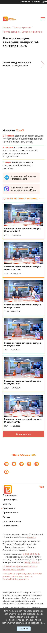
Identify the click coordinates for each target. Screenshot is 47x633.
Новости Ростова (12, 521)
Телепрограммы (22, 28)
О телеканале (10, 495)
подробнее (33, 614)
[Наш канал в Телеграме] (21, 464)
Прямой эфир (10, 500)
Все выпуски (23, 434)
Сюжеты (7, 504)
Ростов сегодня (11, 32)
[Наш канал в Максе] (6, 472)
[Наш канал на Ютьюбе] (14, 464)
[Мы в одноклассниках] (29, 464)
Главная (7, 28)
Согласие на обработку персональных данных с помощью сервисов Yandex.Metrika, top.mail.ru (22, 576)
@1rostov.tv (31, 563)
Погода (6, 517)
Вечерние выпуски (32, 32)
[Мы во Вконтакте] (6, 464)
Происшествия (11, 513)
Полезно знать (10, 526)
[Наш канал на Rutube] (36, 464)
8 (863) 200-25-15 (31, 554)
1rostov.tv (31, 537)
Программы (9, 508)
